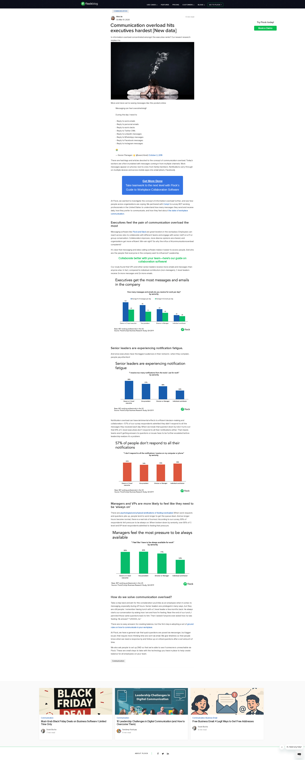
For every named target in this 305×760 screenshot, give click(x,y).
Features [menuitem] (165, 5)
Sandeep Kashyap (129, 729)
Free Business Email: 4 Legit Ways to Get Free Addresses (223, 721)
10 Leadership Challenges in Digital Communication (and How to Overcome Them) (151, 723)
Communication (120, 11)
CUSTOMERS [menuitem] (187, 5)
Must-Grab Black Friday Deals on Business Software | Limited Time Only (73, 723)
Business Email (211, 718)
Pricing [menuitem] (175, 5)
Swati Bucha (51, 729)
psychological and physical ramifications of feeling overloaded (146, 513)
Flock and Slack (139, 232)
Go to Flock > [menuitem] (215, 5)
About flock (141, 753)
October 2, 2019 (155, 155)
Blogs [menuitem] (200, 5)
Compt (166, 204)
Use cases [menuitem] (151, 5)
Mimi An (119, 17)
